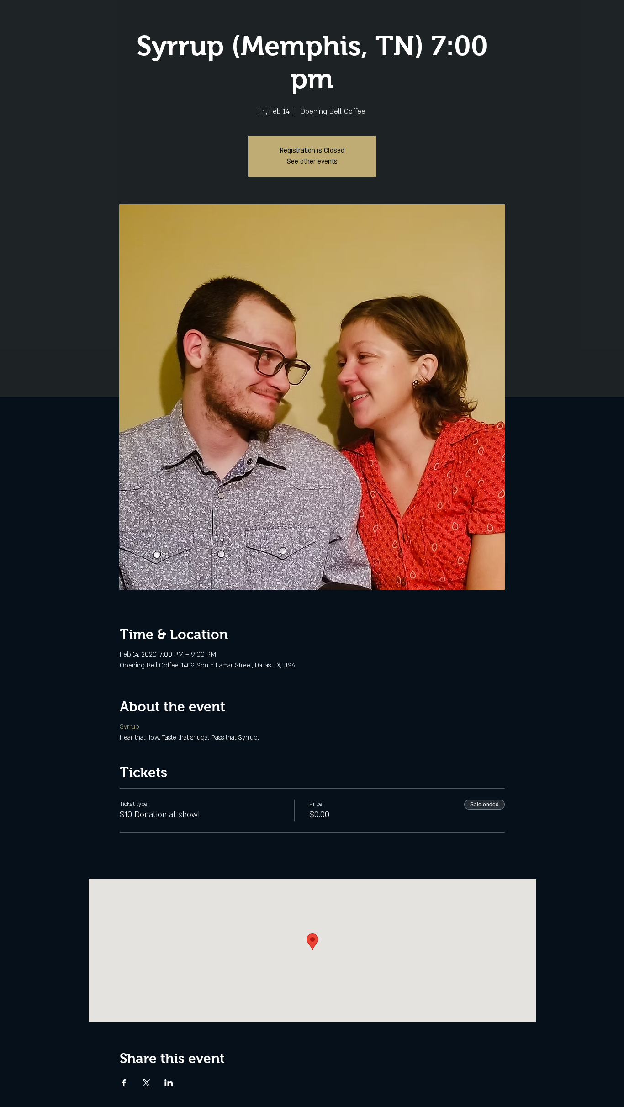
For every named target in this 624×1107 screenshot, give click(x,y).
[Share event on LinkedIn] (168, 1082)
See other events (312, 161)
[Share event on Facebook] (124, 1082)
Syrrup (129, 726)
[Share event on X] (146, 1082)
